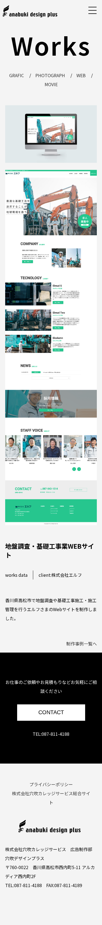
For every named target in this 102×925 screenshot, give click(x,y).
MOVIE (51, 84)
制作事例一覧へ (81, 643)
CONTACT (51, 712)
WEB (81, 75)
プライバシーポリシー (51, 784)
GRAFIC (16, 75)
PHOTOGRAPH (50, 75)
